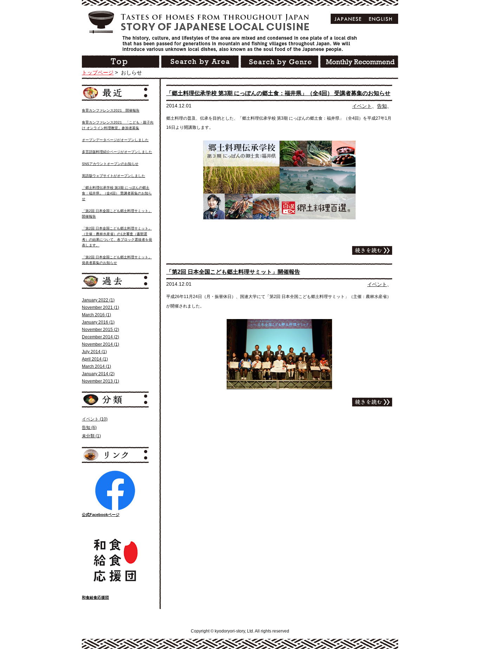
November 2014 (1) (100, 344)
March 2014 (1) (96, 366)
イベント (362, 106)
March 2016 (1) (96, 314)
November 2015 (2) (100, 329)
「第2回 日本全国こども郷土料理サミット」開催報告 (233, 272)
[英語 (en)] (380, 19)
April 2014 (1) (95, 359)
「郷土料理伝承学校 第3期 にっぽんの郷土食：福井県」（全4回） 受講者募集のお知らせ (278, 93)
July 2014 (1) (94, 351)
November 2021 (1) (100, 307)
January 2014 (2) (98, 373)
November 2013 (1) (100, 381)
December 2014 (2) (100, 337)
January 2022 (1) (98, 300)
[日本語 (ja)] (348, 19)
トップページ (97, 72)
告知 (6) (89, 427)
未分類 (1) (91, 435)
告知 (382, 106)
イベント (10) (95, 419)
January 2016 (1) (98, 322)
